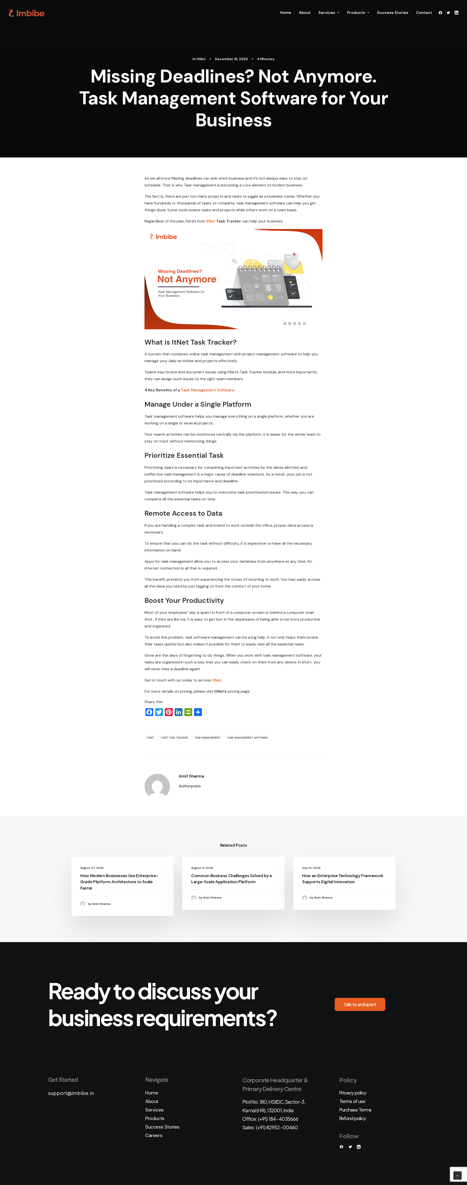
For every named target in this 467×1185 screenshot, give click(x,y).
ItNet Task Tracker (174, 737)
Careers (153, 1135)
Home (285, 12)
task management (208, 737)
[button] (441, 12)
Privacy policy (352, 1093)
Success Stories (392, 12)
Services (326, 12)
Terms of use (352, 1101)
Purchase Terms (355, 1110)
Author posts (190, 786)
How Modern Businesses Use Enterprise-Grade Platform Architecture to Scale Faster (119, 882)
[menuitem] (286, 12)
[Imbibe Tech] (27, 13)
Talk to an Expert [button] (360, 1004)
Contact (424, 12)
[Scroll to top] (457, 1175)
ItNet (201, 59)
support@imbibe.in (71, 1093)
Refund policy (352, 1118)
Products (356, 12)
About (305, 12)
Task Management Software (207, 390)
